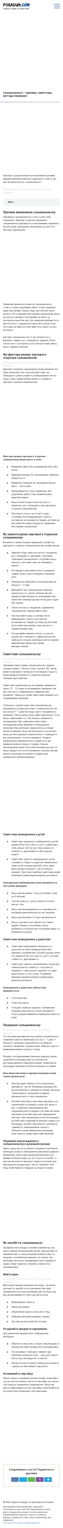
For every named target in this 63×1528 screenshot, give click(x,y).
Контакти (7, 1523)
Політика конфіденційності (27, 1523)
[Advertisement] (31, 50)
